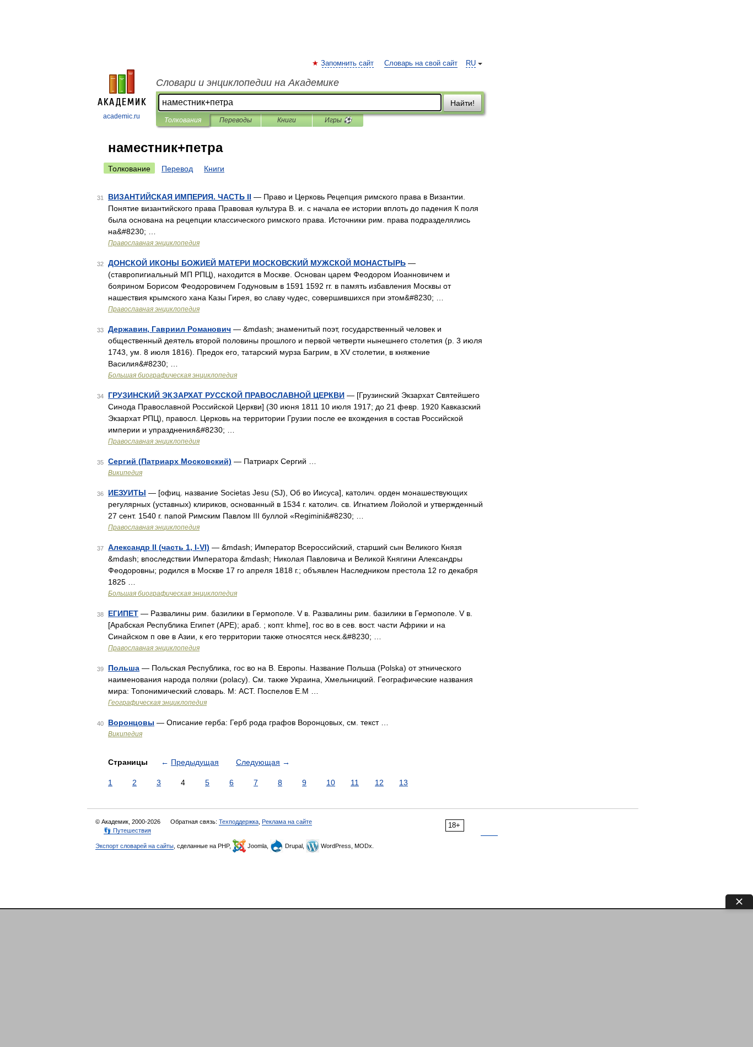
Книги (286, 120)
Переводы (235, 120)
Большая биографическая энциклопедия (172, 375)
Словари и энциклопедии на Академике (247, 82)
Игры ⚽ (338, 120)
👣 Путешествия (127, 830)
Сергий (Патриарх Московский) (170, 461)
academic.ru (121, 116)
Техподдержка (239, 821)
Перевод (177, 168)
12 (379, 782)
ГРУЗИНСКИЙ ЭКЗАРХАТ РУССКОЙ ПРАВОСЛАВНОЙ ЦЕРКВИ (226, 395)
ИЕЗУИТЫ (127, 492)
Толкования (182, 120)
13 (403, 782)
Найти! (462, 103)
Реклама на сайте (287, 821)
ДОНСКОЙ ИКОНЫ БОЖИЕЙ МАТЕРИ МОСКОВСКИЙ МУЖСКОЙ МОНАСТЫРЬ (257, 262)
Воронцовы (131, 722)
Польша (123, 667)
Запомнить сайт (348, 63)
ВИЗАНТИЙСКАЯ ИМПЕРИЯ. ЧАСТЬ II (179, 196)
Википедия (125, 473)
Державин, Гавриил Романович (169, 329)
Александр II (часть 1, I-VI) (158, 547)
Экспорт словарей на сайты (134, 846)
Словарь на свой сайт (421, 63)
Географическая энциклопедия (157, 702)
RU (471, 63)
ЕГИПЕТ (123, 613)
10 (330, 782)
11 (355, 782)
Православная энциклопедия (154, 243)
